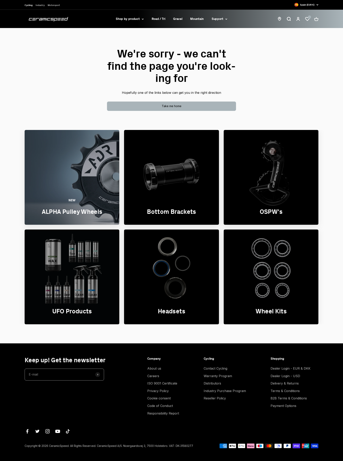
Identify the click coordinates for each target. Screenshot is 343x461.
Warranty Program (218, 376)
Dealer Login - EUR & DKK (290, 368)
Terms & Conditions (285, 391)
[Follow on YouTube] (57, 431)
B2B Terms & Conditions (289, 398)
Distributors (212, 383)
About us (154, 368)
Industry (40, 5)
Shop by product (128, 18)
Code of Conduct (160, 406)
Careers (153, 376)
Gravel (177, 18)
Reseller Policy (215, 398)
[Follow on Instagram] (47, 431)
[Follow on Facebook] (27, 431)
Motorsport (54, 5)
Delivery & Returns (285, 383)
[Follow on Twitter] (37, 431)
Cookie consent (159, 398)
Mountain (196, 18)
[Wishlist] (307, 19)
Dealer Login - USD (285, 376)
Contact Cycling (215, 368)
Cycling (28, 5)
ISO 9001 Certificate (162, 383)
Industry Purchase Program (225, 391)
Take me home (171, 106)
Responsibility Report (163, 413)
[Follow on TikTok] (67, 431)
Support (217, 18)
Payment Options (283, 406)
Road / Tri (158, 18)
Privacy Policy (158, 391)
